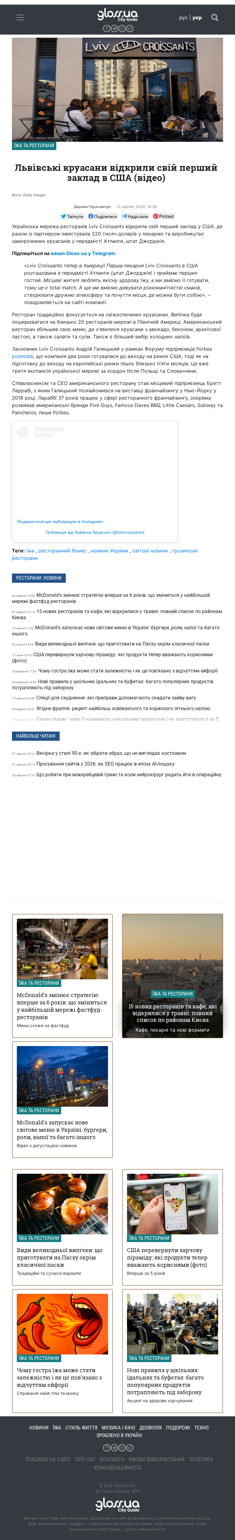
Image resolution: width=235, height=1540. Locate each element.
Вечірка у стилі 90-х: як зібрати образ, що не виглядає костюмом (99, 753)
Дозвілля (151, 1428)
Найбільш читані (35, 736)
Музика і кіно (118, 1428)
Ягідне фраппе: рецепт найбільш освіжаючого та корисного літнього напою (111, 708)
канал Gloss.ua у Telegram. (84, 253)
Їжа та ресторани (34, 146)
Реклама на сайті (48, 1459)
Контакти (112, 1459)
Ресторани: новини (39, 578)
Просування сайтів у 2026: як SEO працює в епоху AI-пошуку (94, 764)
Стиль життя (81, 1428)
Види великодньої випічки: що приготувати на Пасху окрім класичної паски (111, 644)
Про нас (85, 1459)
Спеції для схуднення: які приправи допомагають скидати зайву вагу (104, 698)
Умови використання (157, 1459)
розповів (22, 356)
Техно (201, 1428)
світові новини (150, 551)
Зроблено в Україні (119, 1435)
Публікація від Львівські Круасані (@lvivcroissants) (95, 532)
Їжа (57, 1428)
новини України (109, 551)
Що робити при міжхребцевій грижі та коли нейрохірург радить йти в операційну (117, 775)
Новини (39, 1428)
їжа (30, 551)
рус (183, 17)
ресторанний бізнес (63, 551)
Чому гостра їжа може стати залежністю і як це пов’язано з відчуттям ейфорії (115, 671)
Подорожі (178, 1428)
